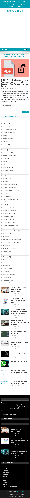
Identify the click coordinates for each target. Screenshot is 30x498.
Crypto (4, 150)
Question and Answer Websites (10, 231)
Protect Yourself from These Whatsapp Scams (19, 362)
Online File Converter (8, 213)
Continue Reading (8, 105)
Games (4, 173)
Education (5, 158)
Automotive (6, 124)
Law (4, 202)
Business (5, 135)
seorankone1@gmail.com (12, 414)
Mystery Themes (20, 491)
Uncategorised (6, 265)
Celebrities (5, 144)
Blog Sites (11, 6)
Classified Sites (16, 4)
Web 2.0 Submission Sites (9, 274)
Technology (6, 257)
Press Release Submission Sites (10, 225)
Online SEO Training (20, 494)
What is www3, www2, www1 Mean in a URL (19, 332)
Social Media (6, 251)
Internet (5, 193)
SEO (4, 1)
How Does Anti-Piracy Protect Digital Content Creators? (19, 353)
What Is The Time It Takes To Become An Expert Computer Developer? (19, 372)
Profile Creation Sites (8, 228)
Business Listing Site (8, 138)
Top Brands (5, 260)
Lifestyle (5, 205)
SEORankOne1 (15, 11)
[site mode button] (25, 49)
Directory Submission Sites (9, 155)
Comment (25, 1)
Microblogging (7, 3)
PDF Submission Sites (8, 216)
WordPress (5, 283)
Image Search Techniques (9, 184)
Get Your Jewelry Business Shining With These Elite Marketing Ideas (18, 289)
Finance (5, 161)
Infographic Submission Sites (10, 190)
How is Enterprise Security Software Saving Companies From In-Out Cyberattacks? (19, 311)
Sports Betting (6, 254)
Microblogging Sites (7, 207)
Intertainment (6, 196)
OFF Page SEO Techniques (9, 210)
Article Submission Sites (9, 121)
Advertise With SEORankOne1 (20, 492)
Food (4, 164)
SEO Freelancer (18, 6)
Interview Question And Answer (10, 199)
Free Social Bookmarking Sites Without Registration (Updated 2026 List (19, 342)
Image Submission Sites (9, 187)
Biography (5, 126)
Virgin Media (6, 271)
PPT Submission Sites (8, 222)
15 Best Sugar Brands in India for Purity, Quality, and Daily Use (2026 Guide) (20, 322)
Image (13, 1)
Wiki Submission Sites (8, 280)
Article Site (23, 4)
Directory (17, 3)
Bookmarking (24, 3)
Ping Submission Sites (8, 219)
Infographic (19, 1)
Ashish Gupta (13, 88)
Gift (4, 176)
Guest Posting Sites (7, 178)
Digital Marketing (7, 152)
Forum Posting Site (7, 167)
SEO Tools (8, 1)
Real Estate (5, 233)
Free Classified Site (7, 170)
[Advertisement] (15, 32)
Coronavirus (6, 147)
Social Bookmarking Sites (9, 248)
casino (4, 141)
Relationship (6, 236)
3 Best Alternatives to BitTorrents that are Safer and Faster (19, 300)
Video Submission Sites (8, 268)
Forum (12, 3)
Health (4, 181)
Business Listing (7, 4)
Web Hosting (6, 277)
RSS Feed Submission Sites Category (12, 239)
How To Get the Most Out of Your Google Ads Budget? (19, 382)
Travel (4, 262)
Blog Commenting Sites (8, 129)
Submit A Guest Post (8, 492)
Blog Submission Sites (8, 132)
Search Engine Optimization (9, 242)
